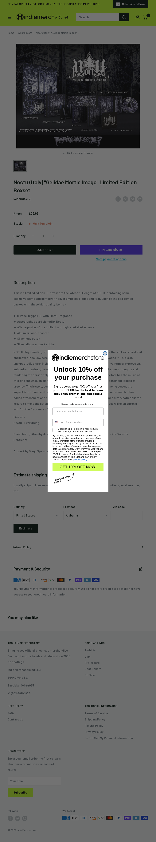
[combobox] (58, 422)
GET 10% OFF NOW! (78, 467)
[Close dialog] (105, 353)
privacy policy (80, 459)
